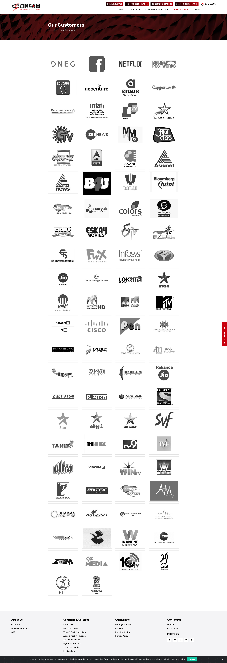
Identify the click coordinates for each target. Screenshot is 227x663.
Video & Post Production (74, 632)
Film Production (70, 628)
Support (171, 624)
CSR (13, 632)
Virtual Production (71, 647)
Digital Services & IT (72, 643)
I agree (192, 659)
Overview (15, 624)
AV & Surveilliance (71, 639)
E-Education (69, 651)
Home (121, 9)
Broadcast (68, 624)
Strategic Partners (124, 624)
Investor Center (122, 632)
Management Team (20, 628)
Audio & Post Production (74, 636)
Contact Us (210, 4)
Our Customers (181, 9)
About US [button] (134, 9)
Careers (119, 628)
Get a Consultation (224, 334)
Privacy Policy (121, 636)
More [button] (196, 9)
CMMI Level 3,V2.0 (114, 4)
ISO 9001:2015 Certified (161, 4)
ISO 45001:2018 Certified (187, 4)
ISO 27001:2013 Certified (137, 4)
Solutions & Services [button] (156, 9)
